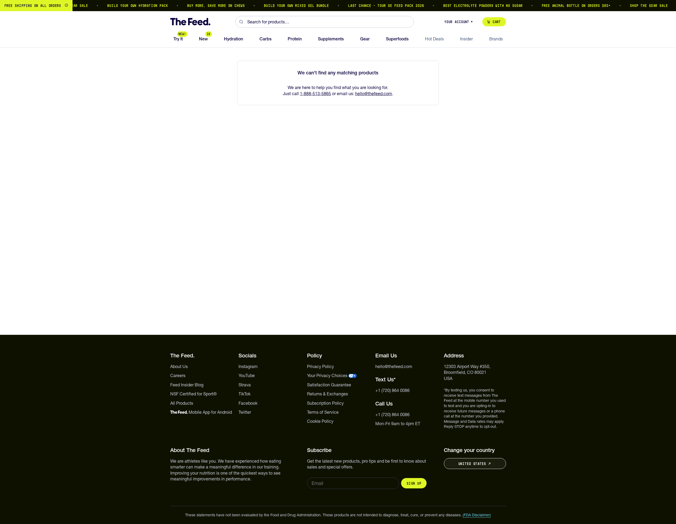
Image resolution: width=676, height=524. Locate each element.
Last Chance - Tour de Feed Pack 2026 (381, 5)
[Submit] (241, 22)
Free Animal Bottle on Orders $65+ (571, 5)
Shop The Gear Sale (644, 5)
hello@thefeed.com (373, 93)
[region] (338, 5)
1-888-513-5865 (315, 93)
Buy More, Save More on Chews (211, 5)
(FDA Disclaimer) (477, 515)
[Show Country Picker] (66, 5)
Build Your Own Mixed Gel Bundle (291, 5)
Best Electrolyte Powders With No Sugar (478, 5)
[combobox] (324, 22)
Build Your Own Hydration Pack (132, 5)
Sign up (413, 483)
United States (472, 464)
